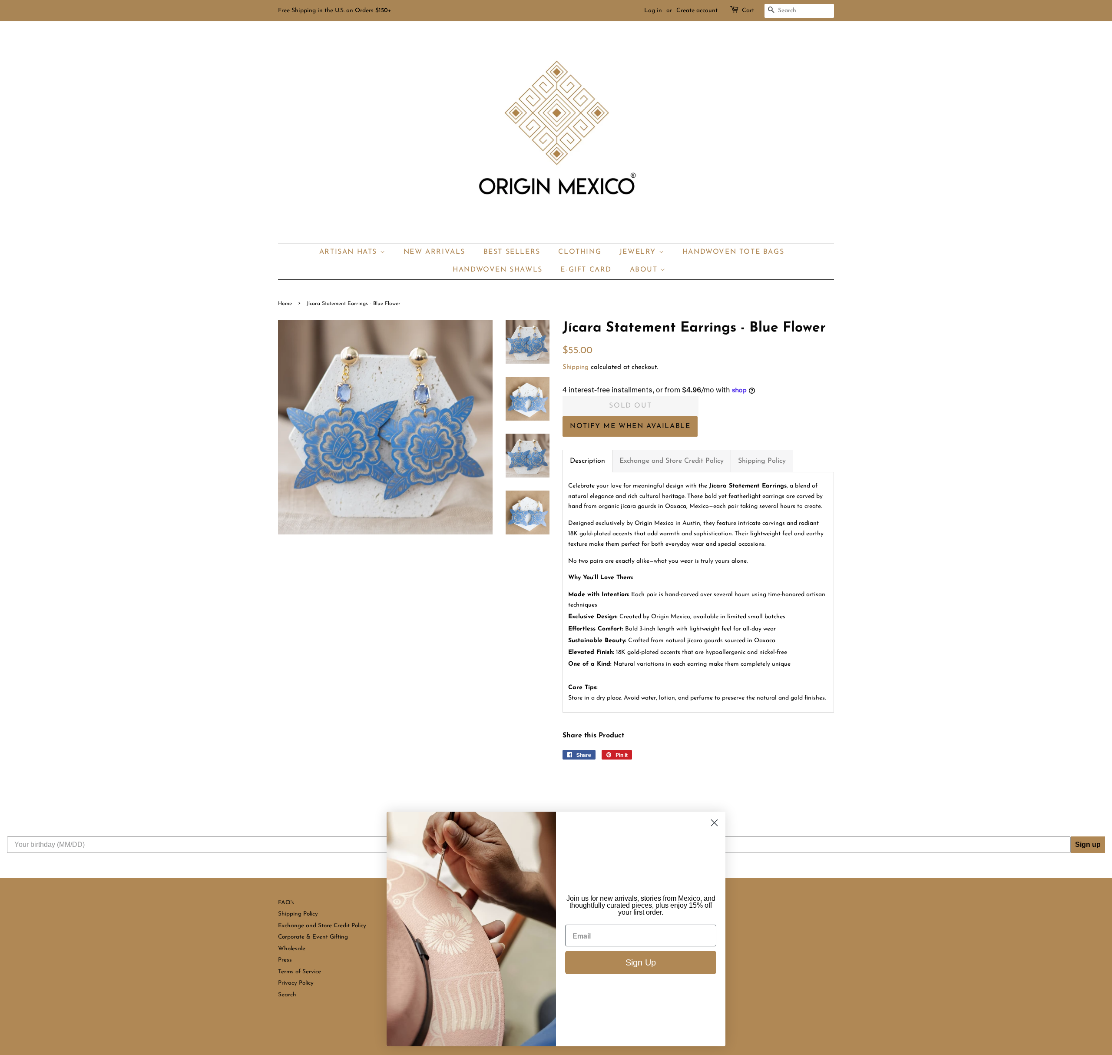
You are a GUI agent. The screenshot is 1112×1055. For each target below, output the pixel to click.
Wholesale (291, 949)
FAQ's (286, 903)
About (645, 269)
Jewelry (639, 252)
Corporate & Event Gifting (313, 937)
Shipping (576, 367)
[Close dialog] (714, 822)
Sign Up (641, 962)
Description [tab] (587, 461)
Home (285, 303)
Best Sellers (511, 252)
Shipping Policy (298, 914)
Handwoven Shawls (498, 269)
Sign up (1088, 844)
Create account (697, 10)
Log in (653, 10)
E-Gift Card (586, 269)
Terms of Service (299, 972)
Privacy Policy (296, 983)
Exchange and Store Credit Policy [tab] (671, 461)
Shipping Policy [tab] (762, 461)
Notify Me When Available (630, 426)
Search (287, 995)
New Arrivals (434, 252)
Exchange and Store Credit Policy (322, 926)
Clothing (579, 252)
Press (285, 960)
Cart (748, 10)
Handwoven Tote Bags (733, 252)
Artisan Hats (349, 252)
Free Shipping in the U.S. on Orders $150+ (334, 10)
